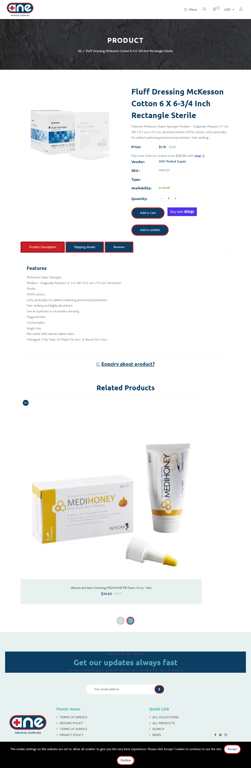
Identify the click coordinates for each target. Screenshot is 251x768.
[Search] (204, 9)
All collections (165, 717)
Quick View (111, 573)
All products (163, 723)
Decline (125, 760)
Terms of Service (73, 717)
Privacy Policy (71, 735)
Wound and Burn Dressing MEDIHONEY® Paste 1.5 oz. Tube (111, 588)
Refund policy (71, 723)
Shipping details (84, 247)
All (80, 51)
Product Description (42, 247)
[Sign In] (241, 9)
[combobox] (229, 10)
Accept (232, 749)
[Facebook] (216, 735)
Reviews (119, 247)
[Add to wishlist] (197, 493)
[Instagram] (226, 735)
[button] (130, 621)
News (156, 735)
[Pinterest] (221, 735)
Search (158, 729)
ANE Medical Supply (172, 161)
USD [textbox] (227, 9)
